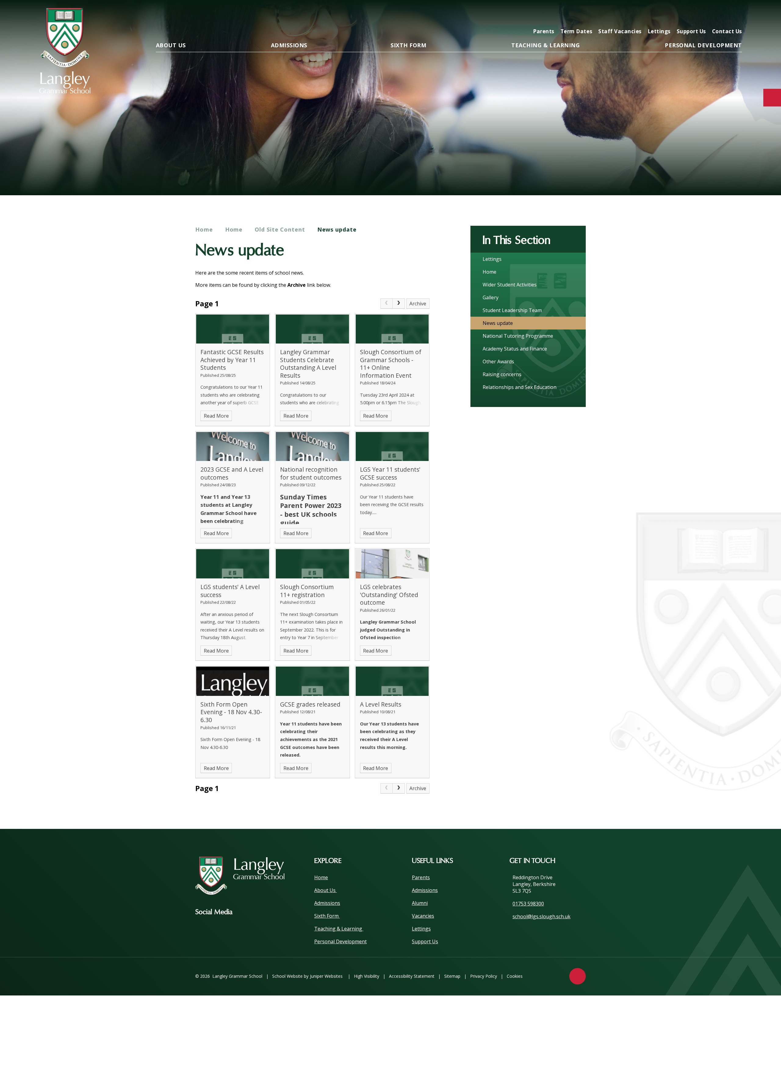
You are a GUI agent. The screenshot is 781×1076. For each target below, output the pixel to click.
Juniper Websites (326, 976)
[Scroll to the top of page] (577, 976)
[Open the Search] (735, 14)
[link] (386, 303)
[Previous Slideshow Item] (701, 176)
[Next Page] (399, 303)
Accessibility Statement (411, 976)
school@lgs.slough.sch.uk (541, 916)
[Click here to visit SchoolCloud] (715, 14)
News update (337, 229)
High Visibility (366, 976)
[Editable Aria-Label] (637, 14)
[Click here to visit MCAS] (676, 14)
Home (204, 229)
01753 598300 (528, 903)
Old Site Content (280, 229)
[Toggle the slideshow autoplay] (735, 176)
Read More (216, 415)
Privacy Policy (483, 976)
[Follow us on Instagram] (246, 912)
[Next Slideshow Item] (718, 176)
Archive (417, 303)
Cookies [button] (515, 976)
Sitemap (452, 976)
